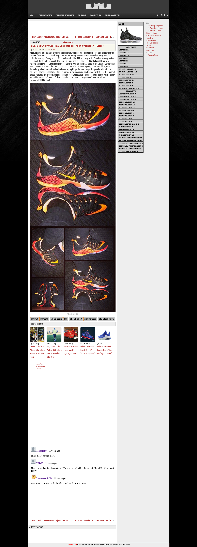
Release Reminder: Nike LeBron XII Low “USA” (94, 37)
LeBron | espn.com (155, 28)
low (65, 319)
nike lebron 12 (76, 319)
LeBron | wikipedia (155, 26)
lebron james (56, 319)
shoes (53, 50)
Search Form (153, 55)
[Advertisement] (72, 26)
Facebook (150, 48)
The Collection (152, 43)
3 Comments (68, 42)
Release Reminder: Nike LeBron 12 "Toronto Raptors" (87, 350)
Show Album (72, 314)
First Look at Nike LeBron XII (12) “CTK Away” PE (52, 37)
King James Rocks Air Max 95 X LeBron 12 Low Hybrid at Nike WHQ (54, 352)
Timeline (38, 369)
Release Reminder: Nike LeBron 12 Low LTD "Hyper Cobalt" (104, 350)
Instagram (150, 50)
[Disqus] (73, 408)
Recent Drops (39, 364)
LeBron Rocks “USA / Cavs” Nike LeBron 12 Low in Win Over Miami (37, 352)
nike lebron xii (90, 319)
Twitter (148, 45)
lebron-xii (48, 50)
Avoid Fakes (151, 40)
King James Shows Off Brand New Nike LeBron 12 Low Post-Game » (67, 46)
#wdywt (34, 319)
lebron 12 (44, 319)
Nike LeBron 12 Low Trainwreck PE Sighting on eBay (71, 350)
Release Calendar (40, 366)
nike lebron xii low (106, 319)
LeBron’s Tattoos (154, 31)
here (102, 72)
